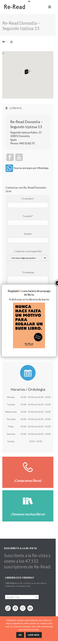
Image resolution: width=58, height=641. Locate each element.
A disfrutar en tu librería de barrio (29, 299)
